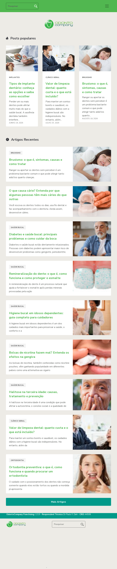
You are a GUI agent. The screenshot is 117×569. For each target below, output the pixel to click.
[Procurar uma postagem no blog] (82, 524)
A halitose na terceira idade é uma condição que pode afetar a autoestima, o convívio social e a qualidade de (37, 404)
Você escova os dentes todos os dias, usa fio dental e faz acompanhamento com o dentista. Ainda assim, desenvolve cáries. (38, 209)
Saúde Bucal (17, 227)
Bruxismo (87, 77)
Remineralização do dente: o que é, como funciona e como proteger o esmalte (38, 276)
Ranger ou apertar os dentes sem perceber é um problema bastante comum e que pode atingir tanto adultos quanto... (94, 106)
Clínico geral (52, 77)
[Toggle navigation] (107, 6)
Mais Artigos (58, 502)
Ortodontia (17, 460)
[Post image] (22, 58)
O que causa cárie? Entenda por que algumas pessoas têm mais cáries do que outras (38, 195)
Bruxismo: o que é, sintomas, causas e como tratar (95, 88)
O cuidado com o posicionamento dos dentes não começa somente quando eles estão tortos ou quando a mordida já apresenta (39, 485)
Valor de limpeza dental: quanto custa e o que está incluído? (58, 90)
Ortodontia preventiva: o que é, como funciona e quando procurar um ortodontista (35, 471)
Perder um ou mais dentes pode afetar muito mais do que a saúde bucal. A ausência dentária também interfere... (21, 110)
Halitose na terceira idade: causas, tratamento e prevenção (33, 394)
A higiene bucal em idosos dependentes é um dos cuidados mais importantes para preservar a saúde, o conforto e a (37, 327)
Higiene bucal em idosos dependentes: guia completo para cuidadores (36, 315)
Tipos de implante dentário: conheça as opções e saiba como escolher (22, 90)
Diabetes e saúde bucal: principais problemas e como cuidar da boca (33, 236)
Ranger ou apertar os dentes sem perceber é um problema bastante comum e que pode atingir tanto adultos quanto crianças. (36, 173)
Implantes (14, 77)
